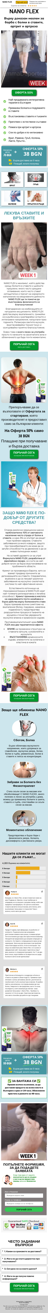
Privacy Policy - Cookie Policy (24, 1301)
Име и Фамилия (11, 1192)
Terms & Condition (24, 1302)
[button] (24, 1251)
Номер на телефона (13, 1200)
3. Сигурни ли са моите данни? (20, 1269)
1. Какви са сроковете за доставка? (22, 1251)
